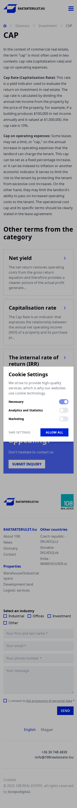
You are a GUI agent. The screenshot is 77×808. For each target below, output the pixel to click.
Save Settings (19, 432)
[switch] (63, 401)
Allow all (54, 432)
